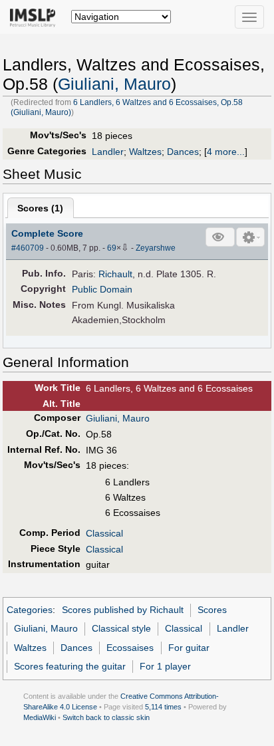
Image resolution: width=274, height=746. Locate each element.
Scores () (40, 208)
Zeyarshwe (156, 248)
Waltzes (145, 151)
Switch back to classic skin (106, 717)
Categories (30, 609)
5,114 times (163, 707)
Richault (115, 274)
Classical (104, 533)
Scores (212, 609)
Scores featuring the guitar (70, 666)
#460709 (27, 248)
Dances (183, 151)
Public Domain (102, 289)
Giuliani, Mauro (114, 84)
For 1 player (165, 666)
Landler (108, 151)
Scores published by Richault (123, 609)
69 (111, 248)
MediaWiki (39, 717)
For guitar (188, 647)
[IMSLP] (35, 16)
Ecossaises (130, 647)
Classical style (121, 628)
